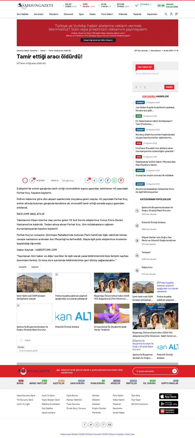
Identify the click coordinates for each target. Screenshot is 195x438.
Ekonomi (68, 14)
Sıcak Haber (119, 412)
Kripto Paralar (169, 382)
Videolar (123, 14)
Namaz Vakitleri (38, 382)
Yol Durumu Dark (25, 399)
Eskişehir (23, 267)
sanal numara (48, 412)
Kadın (93, 14)
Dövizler (96, 399)
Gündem (53, 14)
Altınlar (95, 395)
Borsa (20, 382)
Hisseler (115, 382)
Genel (42, 50)
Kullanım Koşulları (116, 434)
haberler (35, 267)
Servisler (39, 14)
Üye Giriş (135, 395)
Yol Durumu (149, 382)
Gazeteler (152, 14)
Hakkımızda (65, 434)
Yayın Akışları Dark (51, 399)
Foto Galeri (107, 14)
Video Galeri (118, 399)
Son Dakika (22, 14)
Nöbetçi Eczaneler (51, 404)
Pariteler (131, 382)
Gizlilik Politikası (86, 434)
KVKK (105, 434)
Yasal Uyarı (130, 434)
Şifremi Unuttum (139, 404)
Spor (81, 14)
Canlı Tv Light (23, 404)
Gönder (21, 347)
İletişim (75, 434)
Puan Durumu (98, 382)
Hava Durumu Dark (26, 395)
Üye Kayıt (136, 399)
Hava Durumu (77, 382)
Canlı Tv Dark (48, 395)
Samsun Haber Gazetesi (27, 50)
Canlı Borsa (72, 395)
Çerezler (98, 434)
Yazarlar (137, 14)
